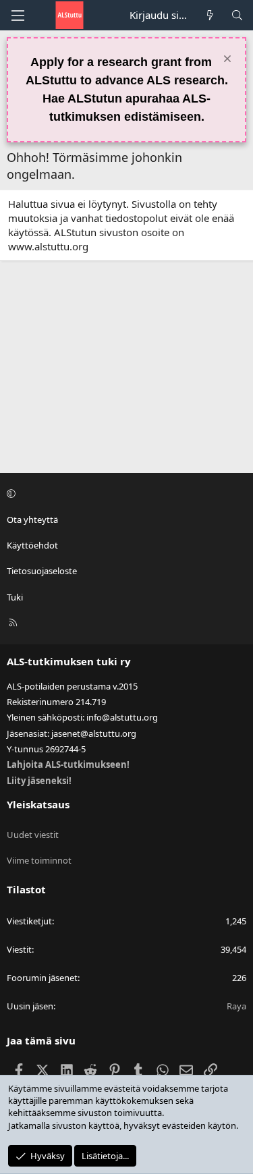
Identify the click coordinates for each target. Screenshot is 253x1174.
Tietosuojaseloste (42, 571)
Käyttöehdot (32, 545)
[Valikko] (17, 15)
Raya (236, 1006)
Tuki (15, 597)
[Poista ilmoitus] (225, 60)
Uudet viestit (33, 835)
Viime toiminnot (39, 860)
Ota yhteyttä (32, 519)
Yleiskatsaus (38, 804)
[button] (124, 494)
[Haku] (237, 15)
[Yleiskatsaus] (210, 15)
